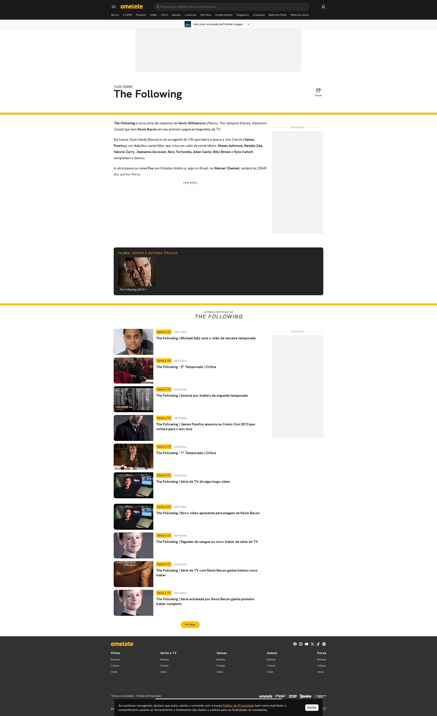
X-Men (153, 14)
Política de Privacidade (149, 695)
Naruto (115, 14)
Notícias (115, 659)
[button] (190, 342)
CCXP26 (127, 14)
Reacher (176, 14)
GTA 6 (164, 14)
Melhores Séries (300, 14)
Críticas (115, 665)
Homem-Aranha (223, 14)
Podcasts (141, 14)
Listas (114, 671)
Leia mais (190, 182)
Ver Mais (190, 624)
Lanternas (190, 14)
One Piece (205, 14)
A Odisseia (259, 14)
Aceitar (311, 707)
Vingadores (242, 14)
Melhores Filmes (278, 14)
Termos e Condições (122, 695)
